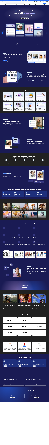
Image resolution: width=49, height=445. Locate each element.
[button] (37, 1)
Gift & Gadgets (40, 4)
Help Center (2, 1)
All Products (6, 4)
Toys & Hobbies (20, 4)
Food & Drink (36, 4)
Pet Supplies (33, 4)
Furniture (30, 4)
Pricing (40, 1)
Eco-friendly (27, 4)
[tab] (2, 4)
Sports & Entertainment (45, 4)
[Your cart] (47, 3)
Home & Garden (12, 4)
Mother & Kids (24, 4)
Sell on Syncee (34, 1)
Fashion (9, 4)
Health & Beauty (16, 4)
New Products (2, 4)
